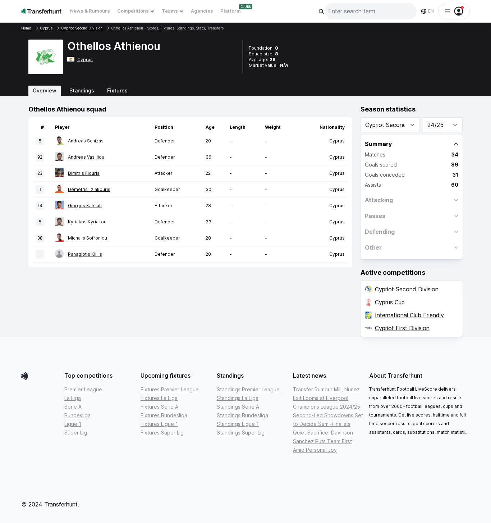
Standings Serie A (238, 407)
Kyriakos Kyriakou (87, 221)
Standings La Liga (237, 398)
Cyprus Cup (390, 302)
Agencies (202, 11)
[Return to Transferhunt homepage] (41, 11)
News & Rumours (90, 11)
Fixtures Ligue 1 (159, 424)
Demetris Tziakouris (89, 189)
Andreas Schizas (86, 141)
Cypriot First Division (402, 328)
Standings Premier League (248, 389)
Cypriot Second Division (407, 289)
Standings (81, 90)
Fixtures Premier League (170, 389)
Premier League (83, 389)
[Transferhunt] (40, 376)
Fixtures (117, 90)
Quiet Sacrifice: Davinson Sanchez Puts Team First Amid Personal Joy (323, 441)
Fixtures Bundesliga (164, 415)
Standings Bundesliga (242, 415)
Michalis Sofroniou (87, 238)
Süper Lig (75, 432)
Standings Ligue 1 (238, 424)
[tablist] (245, 91)
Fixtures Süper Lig (162, 432)
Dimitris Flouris (84, 173)
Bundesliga (77, 415)
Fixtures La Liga (159, 398)
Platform (230, 11)
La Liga (72, 398)
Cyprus (85, 59)
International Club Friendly (409, 315)
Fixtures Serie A (159, 407)
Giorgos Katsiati (85, 205)
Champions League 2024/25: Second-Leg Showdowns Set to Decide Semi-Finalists (328, 415)
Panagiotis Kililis (85, 254)
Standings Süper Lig (241, 432)
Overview (44, 90)
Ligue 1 (72, 424)
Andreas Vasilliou (86, 157)
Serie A (73, 407)
